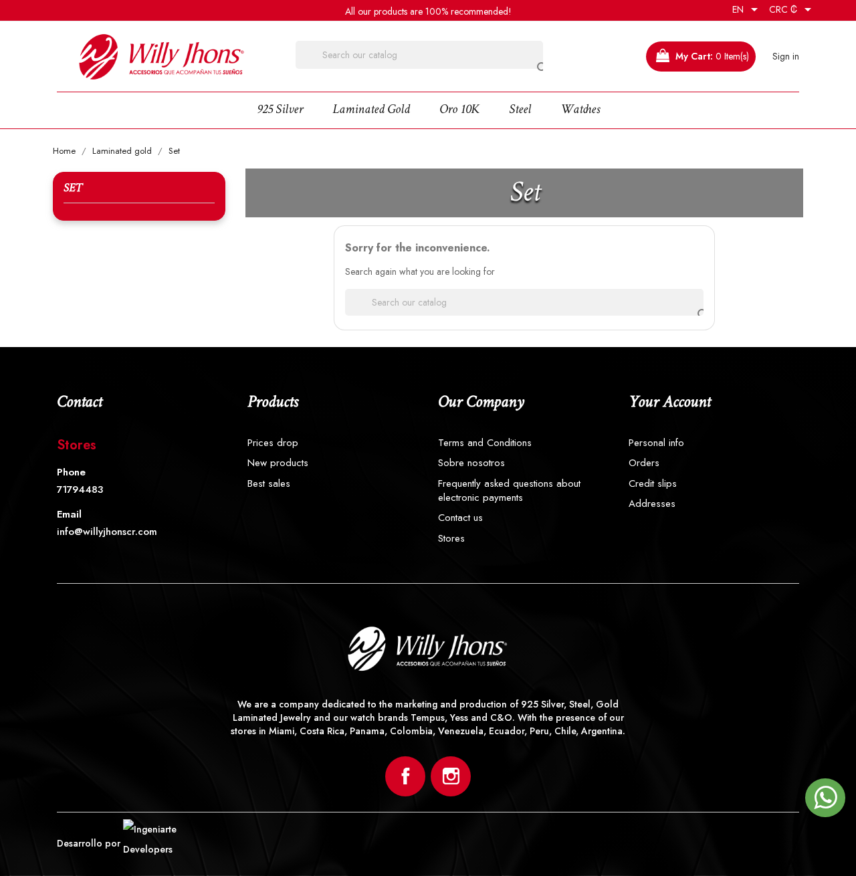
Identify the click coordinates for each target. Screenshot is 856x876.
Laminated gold (371, 110)
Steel (520, 110)
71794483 (80, 490)
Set (73, 189)
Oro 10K (459, 110)
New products (277, 463)
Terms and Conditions (485, 443)
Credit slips (653, 484)
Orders (644, 463)
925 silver (280, 110)
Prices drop (272, 443)
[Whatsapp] (825, 803)
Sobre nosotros (471, 463)
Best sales (268, 484)
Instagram (451, 776)
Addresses (652, 504)
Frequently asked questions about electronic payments (509, 491)
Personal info (656, 443)
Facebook (405, 776)
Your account (669, 403)
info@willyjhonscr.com (107, 532)
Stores (76, 445)
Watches (580, 110)
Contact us (460, 518)
